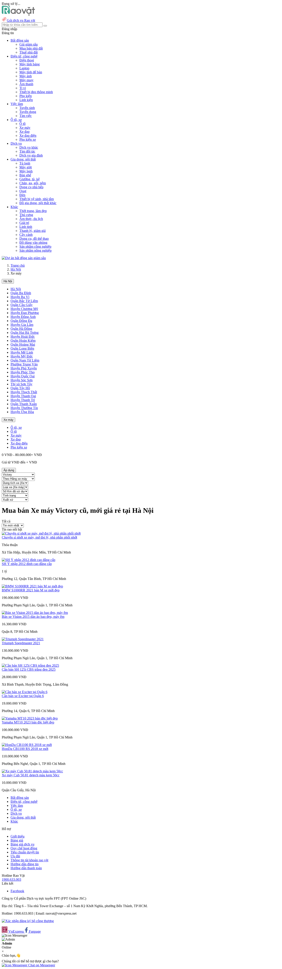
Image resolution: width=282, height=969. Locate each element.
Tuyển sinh (27, 108)
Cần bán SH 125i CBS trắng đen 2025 (29, 669)
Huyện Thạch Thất (24, 392)
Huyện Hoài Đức (23, 336)
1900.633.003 (11, 879)
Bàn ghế (25, 175)
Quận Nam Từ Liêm (25, 360)
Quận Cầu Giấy (22, 305)
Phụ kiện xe (27, 139)
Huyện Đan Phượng (25, 313)
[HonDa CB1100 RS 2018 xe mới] (27, 745)
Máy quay (26, 80)
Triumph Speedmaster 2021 (21, 643)
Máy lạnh (26, 171)
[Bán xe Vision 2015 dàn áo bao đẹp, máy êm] (35, 613)
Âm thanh (26, 84)
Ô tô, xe (16, 427)
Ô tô (22, 124)
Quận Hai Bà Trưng (25, 332)
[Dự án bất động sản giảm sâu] (24, 258)
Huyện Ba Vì (20, 297)
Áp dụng (9, 470)
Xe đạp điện (27, 135)
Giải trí (24, 223)
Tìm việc (25, 116)
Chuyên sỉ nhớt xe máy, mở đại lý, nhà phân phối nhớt (39, 537)
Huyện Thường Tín (24, 408)
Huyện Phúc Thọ (23, 372)
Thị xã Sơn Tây (21, 384)
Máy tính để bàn (30, 72)
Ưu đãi (15, 856)
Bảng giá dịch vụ (22, 844)
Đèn (22, 195)
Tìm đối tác (27, 151)
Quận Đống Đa (21, 321)
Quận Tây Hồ (20, 388)
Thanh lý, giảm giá (32, 231)
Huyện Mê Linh (22, 352)
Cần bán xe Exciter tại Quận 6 (23, 696)
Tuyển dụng (27, 112)
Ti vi (22, 88)
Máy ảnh (25, 76)
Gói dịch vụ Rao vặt (21, 20)
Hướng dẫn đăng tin (25, 864)
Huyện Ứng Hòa (22, 412)
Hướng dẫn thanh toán (26, 868)
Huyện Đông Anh (23, 317)
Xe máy (24, 127)
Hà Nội (16, 269)
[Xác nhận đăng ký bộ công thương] (28, 921)
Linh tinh (25, 227)
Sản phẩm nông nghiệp (35, 250)
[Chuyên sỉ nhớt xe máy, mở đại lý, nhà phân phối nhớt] (41, 533)
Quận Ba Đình (21, 293)
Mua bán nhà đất (31, 48)
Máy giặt (25, 167)
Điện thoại (26, 60)
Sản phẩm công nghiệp (35, 246)
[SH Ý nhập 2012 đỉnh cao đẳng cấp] (28, 560)
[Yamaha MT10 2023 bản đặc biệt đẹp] (30, 718)
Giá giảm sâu (28, 44)
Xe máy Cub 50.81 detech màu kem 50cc (30, 775)
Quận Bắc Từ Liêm (24, 301)
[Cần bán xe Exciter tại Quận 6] (24, 692)
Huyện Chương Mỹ (24, 309)
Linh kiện (26, 100)
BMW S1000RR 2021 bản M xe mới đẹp (30, 590)
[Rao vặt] (18, 14)
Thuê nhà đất (28, 52)
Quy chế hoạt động (24, 848)
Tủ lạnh (24, 163)
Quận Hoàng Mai (23, 344)
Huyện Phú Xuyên (24, 368)
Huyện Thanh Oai (23, 396)
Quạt (22, 191)
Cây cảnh (26, 234)
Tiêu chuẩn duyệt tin (25, 852)
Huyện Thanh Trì (23, 400)
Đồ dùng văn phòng (33, 242)
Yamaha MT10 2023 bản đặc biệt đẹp (28, 722)
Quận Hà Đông (21, 328)
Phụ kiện (25, 96)
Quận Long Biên (22, 348)
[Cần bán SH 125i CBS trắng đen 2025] (30, 665)
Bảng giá (17, 840)
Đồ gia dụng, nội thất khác (37, 203)
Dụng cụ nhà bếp (31, 187)
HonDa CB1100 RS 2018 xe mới (25, 749)
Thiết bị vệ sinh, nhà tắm (36, 199)
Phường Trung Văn (24, 364)
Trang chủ (18, 265)
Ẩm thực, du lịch (31, 219)
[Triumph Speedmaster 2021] (23, 639)
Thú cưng (26, 215)
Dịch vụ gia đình (31, 155)
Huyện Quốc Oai (23, 376)
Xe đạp (24, 131)
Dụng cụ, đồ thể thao (34, 238)
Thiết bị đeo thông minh (36, 92)
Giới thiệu (17, 836)
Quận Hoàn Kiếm (23, 340)
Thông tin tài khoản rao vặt (29, 860)
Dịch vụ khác (28, 147)
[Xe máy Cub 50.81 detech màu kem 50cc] (32, 771)
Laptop (24, 68)
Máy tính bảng (29, 64)
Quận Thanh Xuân (24, 404)
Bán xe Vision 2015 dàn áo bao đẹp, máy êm (33, 616)
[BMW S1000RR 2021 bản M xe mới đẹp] (32, 586)
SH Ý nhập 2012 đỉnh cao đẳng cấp (27, 564)
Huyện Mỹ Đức (22, 356)
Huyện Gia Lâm (22, 325)
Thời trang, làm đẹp (33, 211)
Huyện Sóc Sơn (22, 380)
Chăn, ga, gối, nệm (32, 183)
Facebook (17, 891)
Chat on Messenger (41, 965)
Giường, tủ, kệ (29, 179)
